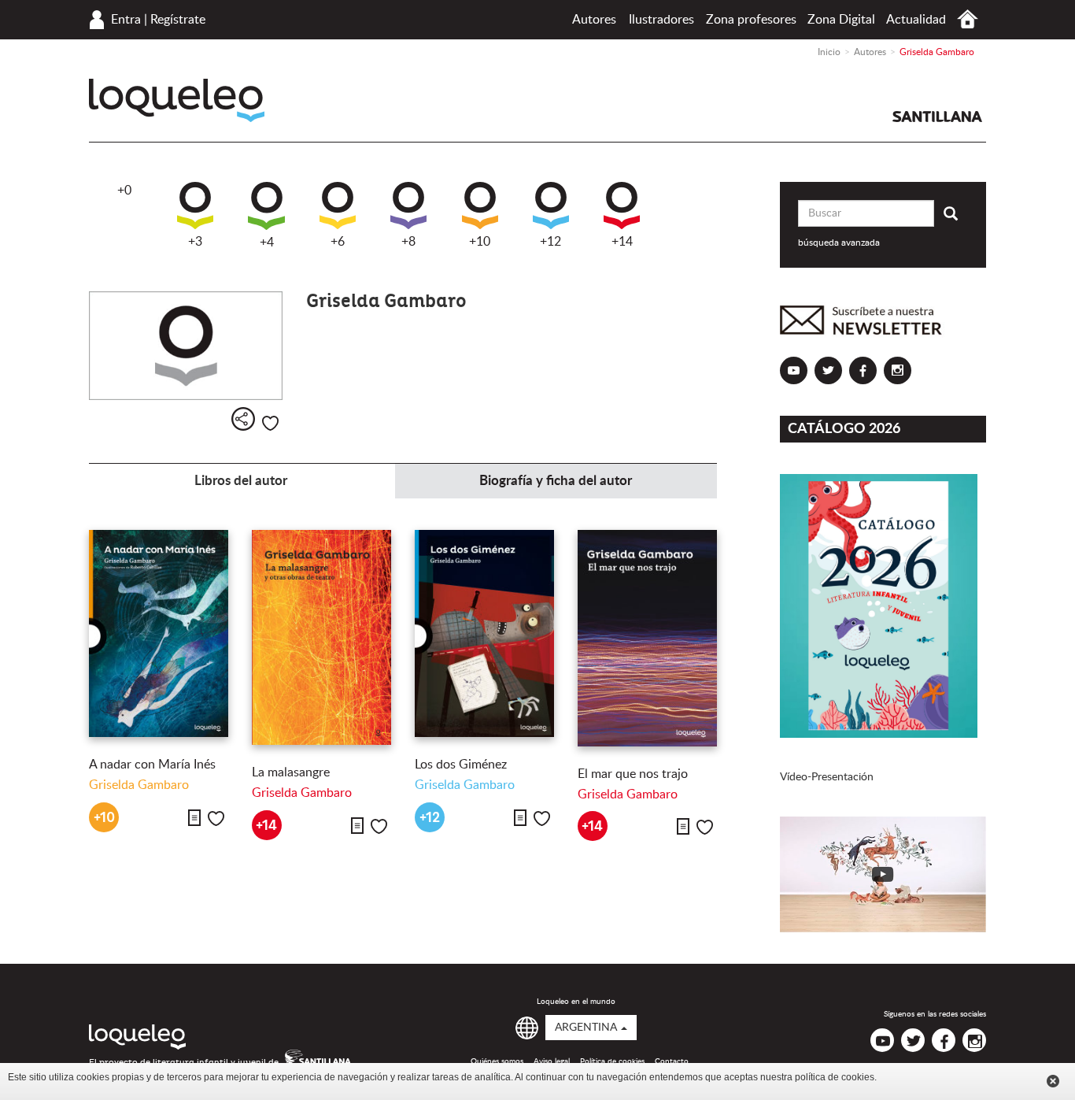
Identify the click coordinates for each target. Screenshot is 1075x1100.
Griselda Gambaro (139, 785)
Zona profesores (751, 19)
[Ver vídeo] (883, 874)
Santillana (937, 116)
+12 (550, 241)
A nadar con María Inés (152, 764)
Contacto (672, 1061)
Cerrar (1053, 1081)
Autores (594, 19)
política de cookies (834, 1077)
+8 (408, 241)
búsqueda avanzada (839, 242)
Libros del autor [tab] (240, 480)
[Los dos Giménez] (484, 633)
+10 (479, 241)
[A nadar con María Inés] (158, 633)
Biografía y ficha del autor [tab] (555, 480)
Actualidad (916, 19)
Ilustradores (661, 19)
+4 (267, 242)
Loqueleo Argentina (176, 100)
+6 (338, 241)
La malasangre (291, 772)
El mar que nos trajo (633, 774)
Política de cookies (612, 1061)
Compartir (243, 419)
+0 (124, 190)
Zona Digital (841, 19)
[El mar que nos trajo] (647, 638)
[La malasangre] (321, 637)
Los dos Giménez (461, 764)
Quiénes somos (497, 1061)
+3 (195, 241)
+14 (622, 241)
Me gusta (270, 423)
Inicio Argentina (967, 19)
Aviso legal (552, 1061)
